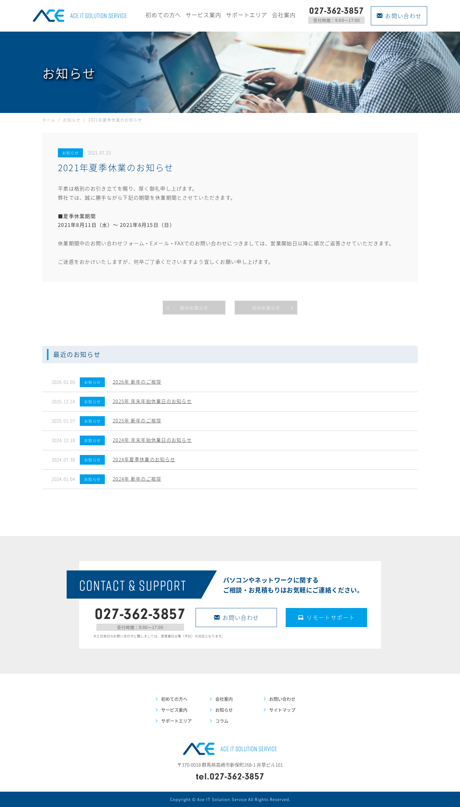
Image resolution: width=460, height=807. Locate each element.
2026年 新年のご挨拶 (137, 381)
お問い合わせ (403, 16)
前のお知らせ (194, 307)
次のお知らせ (266, 307)
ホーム (48, 120)
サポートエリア (246, 15)
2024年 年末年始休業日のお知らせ (152, 440)
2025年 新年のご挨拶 (137, 420)
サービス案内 (203, 15)
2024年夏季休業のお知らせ (144, 459)
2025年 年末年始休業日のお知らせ (152, 401)
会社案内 (284, 15)
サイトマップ (282, 710)
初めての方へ (163, 15)
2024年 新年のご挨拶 (137, 478)
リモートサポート (330, 617)
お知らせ (71, 120)
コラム (221, 721)
